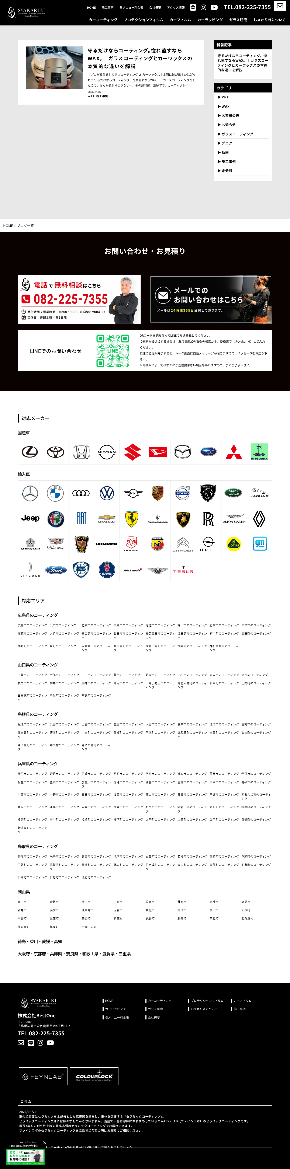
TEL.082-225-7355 (247, 7)
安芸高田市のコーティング (160, 635)
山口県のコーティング (38, 665)
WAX (91, 96)
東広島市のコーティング (96, 635)
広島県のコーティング (38, 615)
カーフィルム (180, 19)
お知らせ (229, 124)
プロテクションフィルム (143, 19)
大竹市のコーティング (64, 633)
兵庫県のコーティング (38, 763)
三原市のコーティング (128, 625)
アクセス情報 (176, 8)
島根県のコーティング (38, 714)
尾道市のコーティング (160, 625)
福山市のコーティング (192, 625)
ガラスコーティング (237, 133)
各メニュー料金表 (131, 8)
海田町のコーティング (256, 633)
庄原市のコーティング (32, 633)
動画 (225, 152)
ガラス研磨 (238, 19)
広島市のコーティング (32, 625)
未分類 (227, 170)
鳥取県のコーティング (38, 846)
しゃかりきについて (269, 19)
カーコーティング (103, 19)
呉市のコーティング (63, 625)
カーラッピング (210, 19)
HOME (8, 225)
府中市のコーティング (224, 625)
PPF (225, 96)
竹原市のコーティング (96, 625)
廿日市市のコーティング (128, 635)
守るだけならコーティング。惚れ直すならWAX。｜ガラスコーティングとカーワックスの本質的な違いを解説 (140, 58)
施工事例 (108, 8)
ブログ (227, 143)
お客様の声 (230, 115)
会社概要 (155, 8)
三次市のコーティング (256, 625)
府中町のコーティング (224, 633)
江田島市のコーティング (192, 635)
